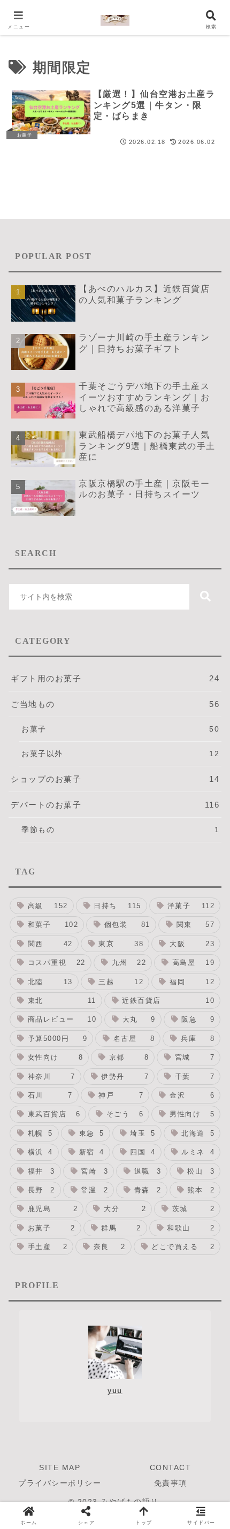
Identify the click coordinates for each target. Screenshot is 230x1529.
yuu (115, 1391)
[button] (205, 596)
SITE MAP (59, 1467)
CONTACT (170, 1467)
